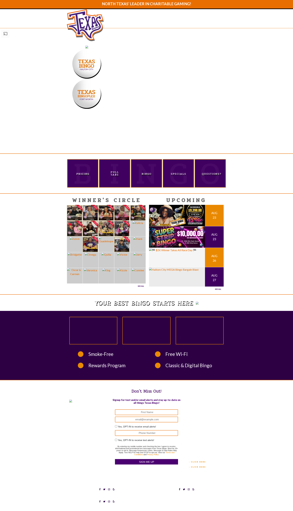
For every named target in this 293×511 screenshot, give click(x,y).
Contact (217, 22)
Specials (178, 174)
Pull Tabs (115, 173)
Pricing (82, 174)
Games (166, 22)
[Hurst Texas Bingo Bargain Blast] (177, 215)
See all (218, 289)
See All (141, 286)
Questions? (210, 174)
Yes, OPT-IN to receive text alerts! (136, 440)
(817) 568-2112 (198, 410)
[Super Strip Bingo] (177, 236)
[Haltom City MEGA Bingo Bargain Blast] (174, 269)
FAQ (201, 22)
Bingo (146, 174)
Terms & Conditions (176, 496)
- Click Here (197, 462)
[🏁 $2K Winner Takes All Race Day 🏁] (172, 249)
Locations (184, 22)
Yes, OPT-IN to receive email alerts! (137, 426)
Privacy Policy (153, 454)
